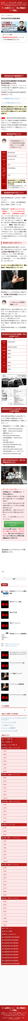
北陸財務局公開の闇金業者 (11, 943)
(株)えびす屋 (13, 612)
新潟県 (4, 804)
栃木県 (4, 781)
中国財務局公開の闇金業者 (11, 954)
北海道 (4, 751)
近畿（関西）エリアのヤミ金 (11, 838)
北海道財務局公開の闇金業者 (11, 937)
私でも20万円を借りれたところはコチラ (14, 524)
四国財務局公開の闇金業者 (11, 957)
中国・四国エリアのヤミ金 (11, 864)
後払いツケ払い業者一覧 (10, 745)
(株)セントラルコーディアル (12, 644)
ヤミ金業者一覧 (8, 742)
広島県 (4, 878)
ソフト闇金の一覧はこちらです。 (12, 102)
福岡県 (4, 901)
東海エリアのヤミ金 (9, 824)
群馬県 (4, 784)
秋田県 (4, 764)
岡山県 (4, 874)
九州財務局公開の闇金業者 (11, 960)
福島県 (4, 771)
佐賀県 (4, 904)
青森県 (4, 754)
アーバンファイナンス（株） (17, 663)
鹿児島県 (5, 921)
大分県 (4, 915)
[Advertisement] (14, 58)
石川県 (4, 818)
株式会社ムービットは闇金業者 (18, 633)
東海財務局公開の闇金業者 (11, 949)
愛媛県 (4, 891)
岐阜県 (4, 827)
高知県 (4, 895)
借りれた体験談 (8, 931)
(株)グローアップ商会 (16, 601)
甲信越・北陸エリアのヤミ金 (11, 801)
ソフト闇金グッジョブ (16, 673)
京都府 (4, 847)
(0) (4, 39)
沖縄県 (4, 925)
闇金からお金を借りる (10, 934)
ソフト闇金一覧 (8, 739)
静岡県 (4, 831)
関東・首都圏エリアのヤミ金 (11, 774)
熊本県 (4, 911)
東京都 (4, 794)
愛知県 (4, 834)
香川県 (4, 888)
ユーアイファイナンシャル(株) (18, 694)
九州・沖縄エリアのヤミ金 (11, 898)
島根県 (4, 871)
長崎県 (4, 908)
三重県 (4, 844)
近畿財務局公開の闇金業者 (11, 952)
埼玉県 (4, 788)
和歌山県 (5, 861)
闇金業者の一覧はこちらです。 (12, 98)
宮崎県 (4, 918)
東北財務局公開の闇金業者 (11, 940)
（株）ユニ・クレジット (11, 646)
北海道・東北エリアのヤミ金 (11, 748)
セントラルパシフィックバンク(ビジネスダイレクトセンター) (14, 718)
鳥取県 (4, 867)
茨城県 (4, 777)
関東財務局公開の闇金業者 (11, 946)
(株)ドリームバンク (15, 623)
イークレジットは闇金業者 (17, 684)
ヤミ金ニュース (8, 928)
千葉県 (4, 791)
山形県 (4, 768)
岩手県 (4, 757)
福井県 (4, 821)
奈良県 (4, 858)
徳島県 (4, 884)
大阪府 (4, 851)
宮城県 (4, 761)
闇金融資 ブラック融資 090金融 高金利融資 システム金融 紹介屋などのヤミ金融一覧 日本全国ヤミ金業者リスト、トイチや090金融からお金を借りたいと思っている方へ (14, 1014)
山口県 (4, 881)
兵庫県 (4, 854)
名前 (3, 571)
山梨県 (4, 807)
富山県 (4, 814)
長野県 (4, 811)
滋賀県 (4, 841)
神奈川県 (5, 798)
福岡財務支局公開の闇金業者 (11, 963)
